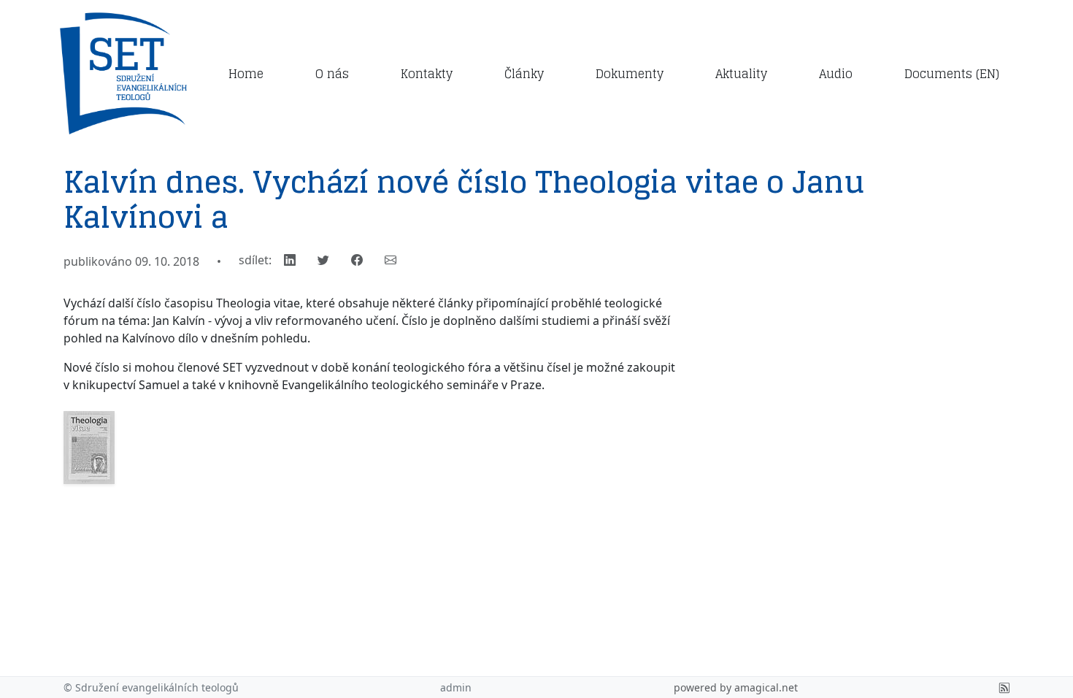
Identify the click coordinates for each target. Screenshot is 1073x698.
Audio (836, 74)
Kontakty (427, 74)
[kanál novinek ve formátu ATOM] (1004, 687)
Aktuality (741, 74)
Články (524, 74)
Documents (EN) (951, 74)
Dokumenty (630, 74)
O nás (332, 74)
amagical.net (766, 687)
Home (246, 74)
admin (456, 687)
